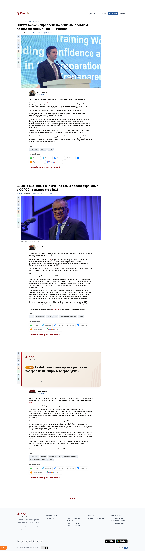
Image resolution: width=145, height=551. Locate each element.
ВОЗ (55, 316)
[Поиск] (91, 13)
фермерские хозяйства (70, 456)
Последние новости (51, 515)
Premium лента (50, 518)
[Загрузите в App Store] (110, 541)
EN (119, 547)
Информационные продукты (96, 518)
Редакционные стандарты (74, 523)
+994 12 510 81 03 (21, 528)
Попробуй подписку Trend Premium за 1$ (45, 167)
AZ (123, 547)
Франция (43, 456)
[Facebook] (22, 541)
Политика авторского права (117, 520)
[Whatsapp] (18, 541)
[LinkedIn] (37, 541)
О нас (68, 515)
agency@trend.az (21, 529)
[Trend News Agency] (22, 514)
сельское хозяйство (54, 456)
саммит (43, 149)
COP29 (50, 149)
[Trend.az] (23, 13)
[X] (26, 541)
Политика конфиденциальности (118, 518)
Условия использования (116, 515)
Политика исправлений (73, 525)
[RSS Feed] (41, 541)
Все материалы (40, 94)
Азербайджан (34, 149)
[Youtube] (30, 541)
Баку (31, 316)
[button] (18, 36)
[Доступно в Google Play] (122, 541)
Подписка (91, 515)
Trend (49, 103)
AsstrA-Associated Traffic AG (38, 459)
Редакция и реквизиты (73, 518)
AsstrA (50, 459)
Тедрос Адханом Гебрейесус (68, 316)
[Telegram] (33, 541)
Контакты (70, 520)
